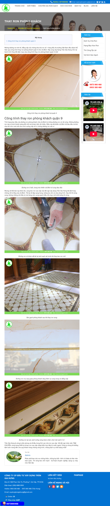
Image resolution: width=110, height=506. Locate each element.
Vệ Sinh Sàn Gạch (91, 55)
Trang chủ (11, 28)
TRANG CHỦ (19, 6)
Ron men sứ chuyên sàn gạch (29, 28)
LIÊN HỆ (94, 6)
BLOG (86, 6)
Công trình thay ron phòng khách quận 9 (21, 41)
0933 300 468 (96, 87)
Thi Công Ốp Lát (90, 50)
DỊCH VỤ (78, 6)
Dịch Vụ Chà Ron (90, 41)
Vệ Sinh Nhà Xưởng (54, 478)
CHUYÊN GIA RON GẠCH (48, 6)
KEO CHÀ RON (66, 6)
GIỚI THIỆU (31, 6)
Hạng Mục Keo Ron (91, 45)
